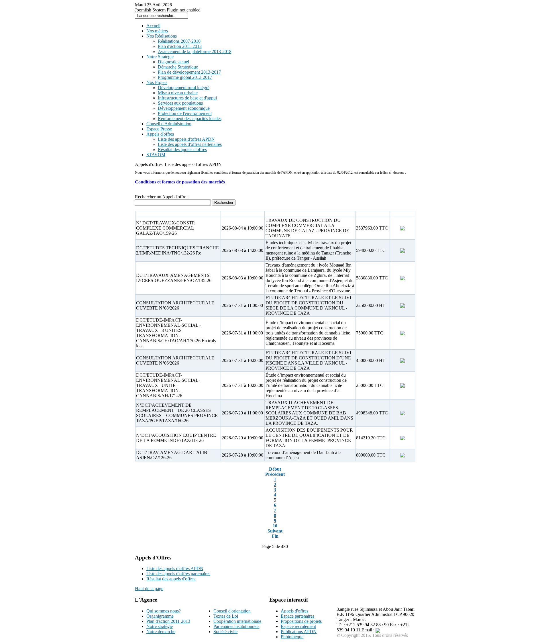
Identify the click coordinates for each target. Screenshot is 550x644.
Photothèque (292, 636)
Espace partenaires (297, 616)
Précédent (275, 474)
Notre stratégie (159, 626)
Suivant (275, 530)
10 (275, 525)
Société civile (225, 631)
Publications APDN (299, 631)
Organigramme (160, 616)
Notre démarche (160, 631)
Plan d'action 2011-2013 (168, 621)
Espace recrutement (298, 626)
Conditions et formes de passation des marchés (180, 181)
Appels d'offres (294, 610)
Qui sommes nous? (163, 610)
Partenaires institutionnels (236, 626)
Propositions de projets (301, 621)
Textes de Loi (225, 616)
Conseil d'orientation (232, 610)
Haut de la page (149, 588)
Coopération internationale (237, 621)
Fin (275, 536)
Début (275, 469)
